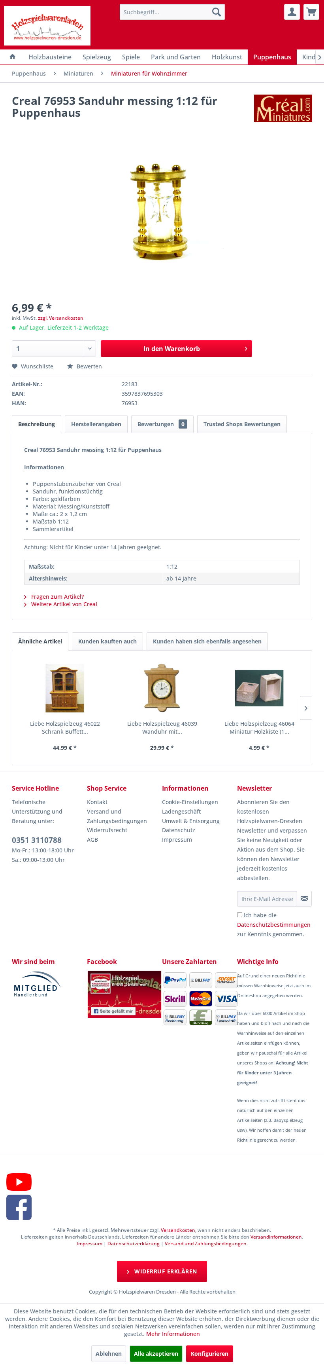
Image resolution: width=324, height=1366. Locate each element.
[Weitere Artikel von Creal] (283, 108)
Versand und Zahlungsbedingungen (117, 816)
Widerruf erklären (165, 1271)
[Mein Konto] (292, 12)
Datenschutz (178, 830)
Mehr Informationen (173, 1334)
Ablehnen (109, 1353)
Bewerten (88, 366)
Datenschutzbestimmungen (274, 924)
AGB (92, 839)
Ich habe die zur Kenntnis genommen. (274, 924)
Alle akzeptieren (156, 1353)
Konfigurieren (209, 1353)
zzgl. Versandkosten (60, 318)
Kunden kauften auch (107, 641)
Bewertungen (161, 424)
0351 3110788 (37, 840)
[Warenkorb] (311, 12)
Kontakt (97, 802)
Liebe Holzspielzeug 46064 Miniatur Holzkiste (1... (259, 727)
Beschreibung (36, 424)
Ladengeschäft (181, 811)
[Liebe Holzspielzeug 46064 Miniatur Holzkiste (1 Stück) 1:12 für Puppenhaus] (259, 688)
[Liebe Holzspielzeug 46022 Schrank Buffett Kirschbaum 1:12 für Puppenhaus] (64, 688)
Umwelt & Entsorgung (191, 821)
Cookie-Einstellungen (190, 802)
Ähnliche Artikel (40, 641)
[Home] (12, 57)
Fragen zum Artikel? (57, 596)
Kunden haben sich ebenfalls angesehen (207, 641)
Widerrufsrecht (107, 830)
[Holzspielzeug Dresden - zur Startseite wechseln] (47, 26)
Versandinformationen (276, 1236)
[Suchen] (216, 12)
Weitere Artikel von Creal (63, 604)
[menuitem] (172, 12)
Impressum (177, 839)
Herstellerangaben (96, 424)
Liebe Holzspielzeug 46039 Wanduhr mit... (162, 727)
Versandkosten (178, 1230)
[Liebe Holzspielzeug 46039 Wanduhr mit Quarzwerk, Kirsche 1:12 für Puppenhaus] (162, 688)
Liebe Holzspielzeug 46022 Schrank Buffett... (65, 727)
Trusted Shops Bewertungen (242, 424)
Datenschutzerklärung (133, 1243)
